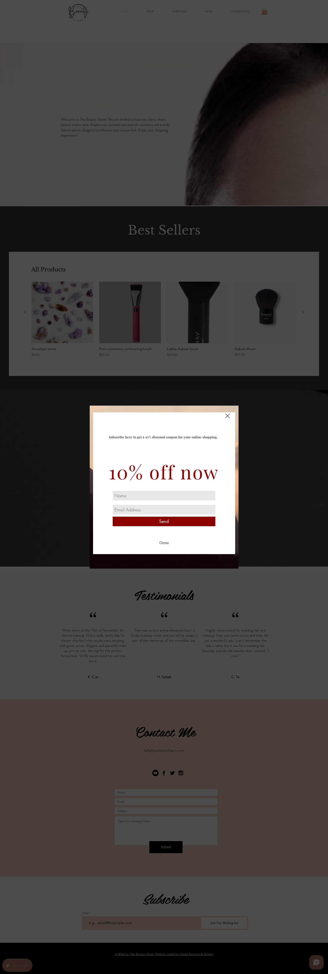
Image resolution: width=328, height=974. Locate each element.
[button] (164, 543)
